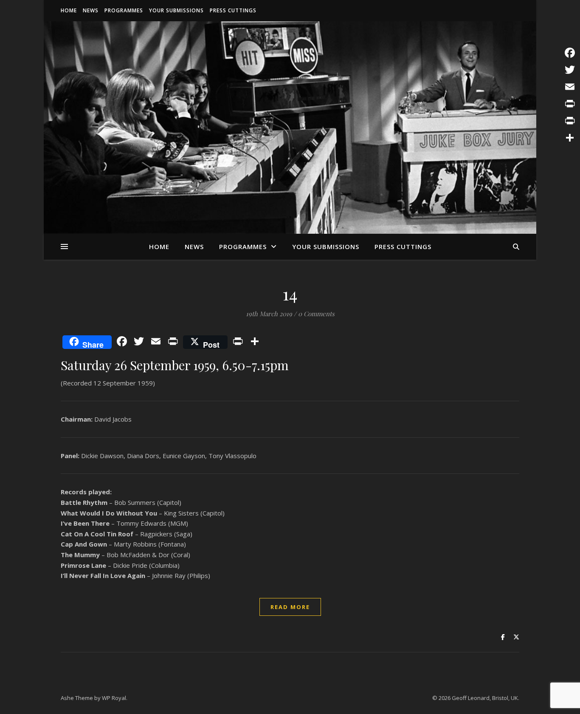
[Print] (569, 103)
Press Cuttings (233, 10)
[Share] (569, 137)
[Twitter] (569, 69)
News (91, 10)
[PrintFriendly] (569, 120)
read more (290, 607)
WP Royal (114, 698)
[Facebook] (569, 52)
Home (69, 10)
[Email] (569, 86)
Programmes (123, 10)
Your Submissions (176, 10)
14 (290, 293)
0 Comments (316, 313)
